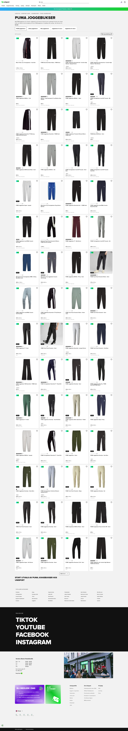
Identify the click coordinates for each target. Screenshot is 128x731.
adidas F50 (50, 594)
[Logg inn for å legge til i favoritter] (37, 38)
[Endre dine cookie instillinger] (2, 725)
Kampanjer (72, 702)
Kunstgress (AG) (35, 594)
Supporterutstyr (51, 592)
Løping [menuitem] (22, 5)
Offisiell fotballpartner (89, 690)
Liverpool (17, 600)
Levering (100, 690)
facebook (32, 635)
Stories (71, 698)
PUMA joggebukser (45, 13)
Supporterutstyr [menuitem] (10, 5)
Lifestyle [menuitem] (28, 5)
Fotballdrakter (67, 592)
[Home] (5, 2)
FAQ (99, 688)
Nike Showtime (34, 598)
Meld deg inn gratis (29, 700)
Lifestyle (17, 13)
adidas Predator (83, 596)
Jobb (71, 705)
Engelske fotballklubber (20, 598)
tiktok (26, 620)
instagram (33, 642)
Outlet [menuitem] (43, 5)
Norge (33, 592)
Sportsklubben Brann (52, 598)
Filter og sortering (105, 34)
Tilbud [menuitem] (39, 5)
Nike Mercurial (99, 592)
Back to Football (100, 594)
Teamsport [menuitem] (33, 5)
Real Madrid (50, 600)
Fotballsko (17, 592)
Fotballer (98, 598)
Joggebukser (35, 13)
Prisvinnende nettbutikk (89, 693)
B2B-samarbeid (87, 700)
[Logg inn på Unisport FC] (121, 2)
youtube (30, 627)
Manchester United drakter (69, 600)
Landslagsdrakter (19, 594)
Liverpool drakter (19, 596)
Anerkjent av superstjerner (90, 695)
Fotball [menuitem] (3, 5)
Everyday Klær (25, 13)
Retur (99, 693)
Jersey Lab (72, 695)
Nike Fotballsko (83, 592)
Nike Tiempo (67, 596)
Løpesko (98, 600)
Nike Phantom (50, 596)
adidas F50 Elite (100, 596)
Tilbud (33, 596)
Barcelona (66, 598)
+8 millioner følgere (88, 698)
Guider (71, 700)
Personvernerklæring (29, 729)
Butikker (71, 688)
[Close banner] (126, 9)
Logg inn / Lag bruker (74, 690)
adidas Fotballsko (68, 594)
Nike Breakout (83, 600)
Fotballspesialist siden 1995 (90, 688)
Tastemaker (72, 693)
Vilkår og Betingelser (18, 729)
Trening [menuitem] (17, 5)
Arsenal (82, 598)
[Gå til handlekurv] (124, 2)
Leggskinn (34, 600)
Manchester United (84, 594)
